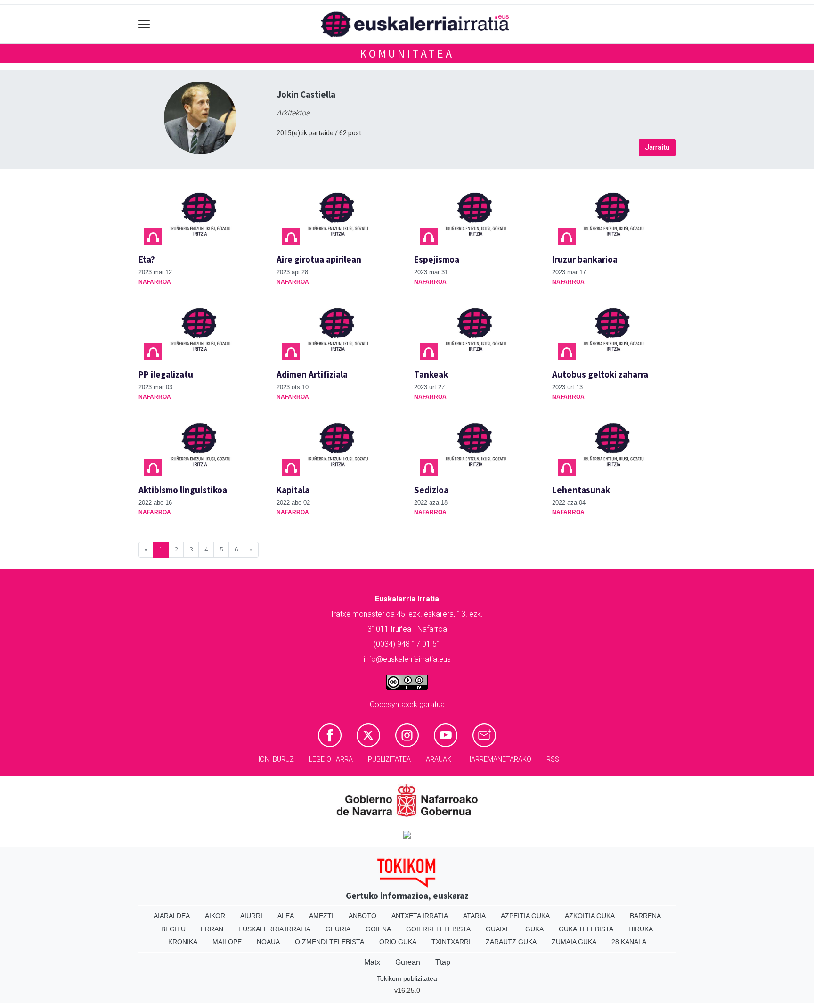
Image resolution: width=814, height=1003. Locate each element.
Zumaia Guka (574, 941)
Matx (372, 962)
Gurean (407, 962)
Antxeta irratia (419, 916)
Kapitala (293, 489)
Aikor (215, 916)
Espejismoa (436, 259)
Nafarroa (154, 282)
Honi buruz (274, 760)
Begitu (173, 929)
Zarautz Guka (511, 941)
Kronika (182, 941)
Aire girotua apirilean (319, 259)
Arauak (438, 760)
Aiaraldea (172, 916)
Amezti (321, 916)
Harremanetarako (498, 760)
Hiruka (640, 929)
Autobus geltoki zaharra (600, 374)
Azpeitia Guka (525, 916)
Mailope (227, 941)
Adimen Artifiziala (312, 374)
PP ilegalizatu (165, 374)
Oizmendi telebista (329, 941)
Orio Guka (397, 941)
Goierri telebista (438, 929)
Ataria (474, 916)
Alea (285, 916)
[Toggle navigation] (144, 24)
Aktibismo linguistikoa (182, 489)
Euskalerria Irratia (274, 929)
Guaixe (498, 929)
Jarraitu (657, 147)
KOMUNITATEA (407, 53)
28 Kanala (628, 941)
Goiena (378, 929)
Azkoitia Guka (590, 916)
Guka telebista (586, 929)
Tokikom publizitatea (407, 978)
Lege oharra (331, 760)
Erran (212, 929)
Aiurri (251, 916)
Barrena (645, 916)
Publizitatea (389, 760)
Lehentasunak (581, 489)
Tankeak (431, 374)
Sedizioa (431, 489)
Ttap (442, 962)
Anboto (362, 916)
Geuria (338, 929)
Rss (552, 760)
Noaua (268, 941)
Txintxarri (451, 941)
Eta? (146, 259)
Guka (534, 929)
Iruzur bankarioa (585, 259)
